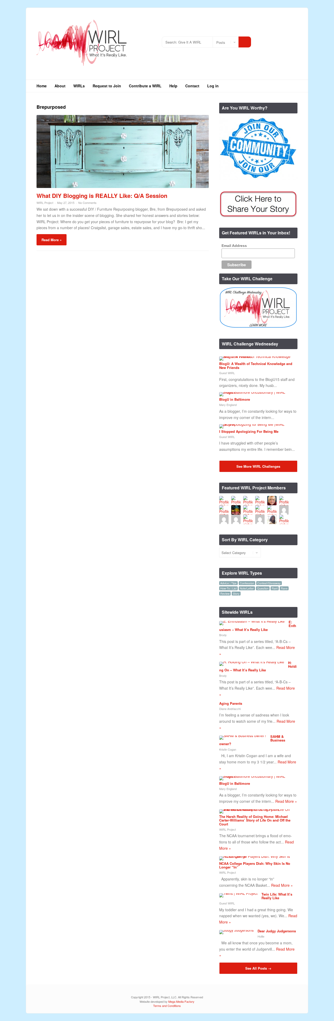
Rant (275, 588)
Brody (223, 635)
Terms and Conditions (167, 1006)
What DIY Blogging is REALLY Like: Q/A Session (102, 195)
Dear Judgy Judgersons (277, 930)
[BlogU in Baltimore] (256, 392)
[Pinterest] (293, 40)
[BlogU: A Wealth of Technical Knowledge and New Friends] (256, 356)
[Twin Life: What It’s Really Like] (238, 893)
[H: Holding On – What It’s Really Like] (251, 661)
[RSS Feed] (262, 40)
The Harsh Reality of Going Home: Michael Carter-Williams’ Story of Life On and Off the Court (254, 820)
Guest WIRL (227, 373)
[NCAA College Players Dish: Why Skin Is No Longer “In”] (256, 856)
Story (236, 593)
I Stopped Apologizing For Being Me (248, 431)
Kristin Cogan (227, 749)
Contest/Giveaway (269, 583)
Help (173, 85)
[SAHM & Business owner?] (242, 735)
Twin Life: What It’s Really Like (276, 896)
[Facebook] (278, 40)
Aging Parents (230, 703)
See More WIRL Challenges (258, 466)
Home (42, 85)
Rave (284, 588)
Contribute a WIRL (145, 85)
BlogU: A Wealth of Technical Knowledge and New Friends (255, 365)
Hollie (261, 936)
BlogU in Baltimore (234, 399)
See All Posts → (258, 968)
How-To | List (228, 588)
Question (263, 588)
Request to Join (107, 85)
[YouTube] (285, 40)
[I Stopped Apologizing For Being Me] (256, 424)
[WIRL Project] (82, 67)
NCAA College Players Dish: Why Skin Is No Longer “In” (254, 865)
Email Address (234, 246)
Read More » (51, 239)
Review (225, 593)
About (60, 85)
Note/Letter (247, 588)
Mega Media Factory (181, 1001)
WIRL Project (45, 202)
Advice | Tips (228, 583)
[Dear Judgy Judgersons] (236, 930)
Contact (192, 85)
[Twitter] (270, 40)
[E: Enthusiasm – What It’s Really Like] (252, 621)
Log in (213, 85)
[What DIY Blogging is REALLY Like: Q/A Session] (123, 186)
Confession (247, 583)
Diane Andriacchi (230, 709)
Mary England (228, 405)
